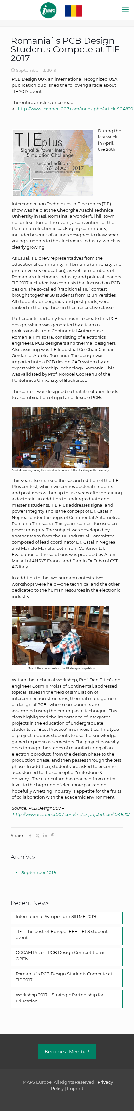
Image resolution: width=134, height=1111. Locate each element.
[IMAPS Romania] (67, 10)
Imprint (75, 1088)
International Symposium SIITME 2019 (56, 916)
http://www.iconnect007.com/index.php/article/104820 (75, 108)
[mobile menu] (125, 9)
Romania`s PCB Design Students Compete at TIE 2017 (64, 976)
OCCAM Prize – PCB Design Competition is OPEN (60, 955)
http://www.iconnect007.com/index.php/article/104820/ (71, 814)
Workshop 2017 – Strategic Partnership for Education (59, 997)
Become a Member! (67, 1051)
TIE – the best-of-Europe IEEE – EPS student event (62, 934)
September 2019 (38, 872)
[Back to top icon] (120, 1098)
